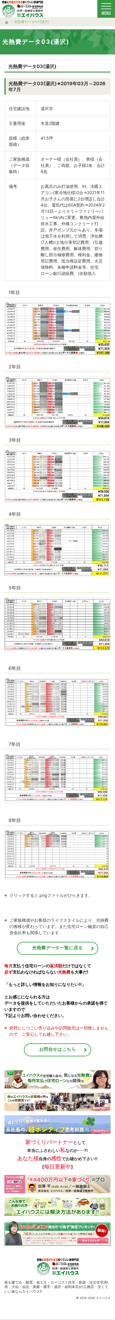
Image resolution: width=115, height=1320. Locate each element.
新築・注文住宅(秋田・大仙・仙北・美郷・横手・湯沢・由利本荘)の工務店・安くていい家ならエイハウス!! (56, 1287)
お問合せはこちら (57, 1049)
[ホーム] (6, 22)
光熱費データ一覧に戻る (57, 947)
